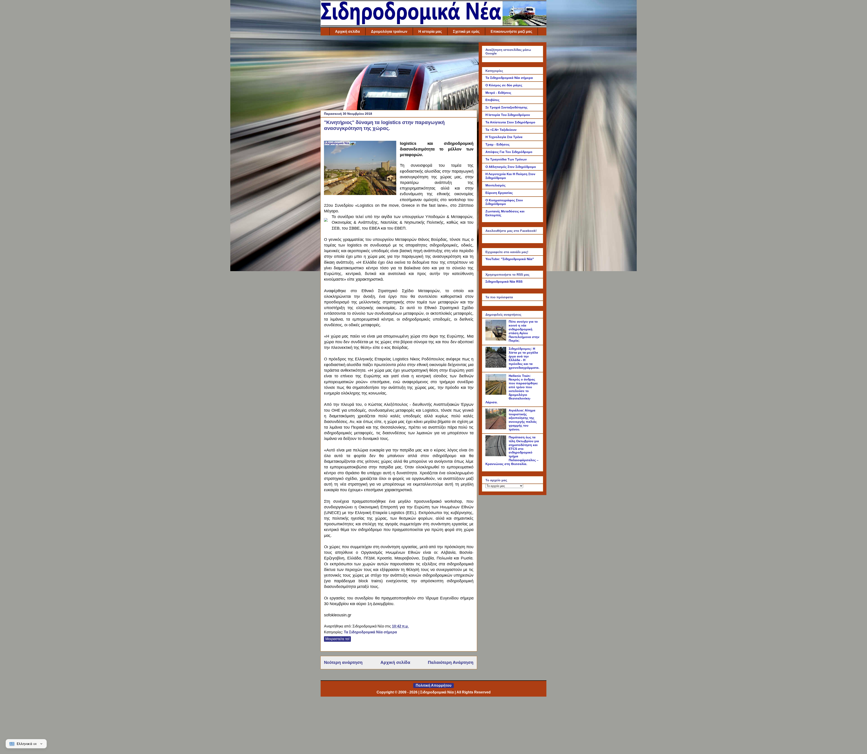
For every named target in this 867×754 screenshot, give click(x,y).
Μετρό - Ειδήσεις (498, 92)
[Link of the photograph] (360, 168)
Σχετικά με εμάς (466, 31)
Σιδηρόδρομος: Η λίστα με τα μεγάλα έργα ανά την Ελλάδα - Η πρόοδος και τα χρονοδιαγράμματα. (524, 358)
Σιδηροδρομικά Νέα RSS (503, 281)
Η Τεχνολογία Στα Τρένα (503, 137)
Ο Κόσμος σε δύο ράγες (503, 85)
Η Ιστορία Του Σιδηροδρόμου (507, 115)
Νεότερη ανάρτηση (343, 662)
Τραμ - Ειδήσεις (497, 144)
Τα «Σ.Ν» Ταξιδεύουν (501, 130)
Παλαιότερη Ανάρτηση (450, 662)
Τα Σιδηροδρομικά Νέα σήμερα (370, 632)
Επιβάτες (492, 100)
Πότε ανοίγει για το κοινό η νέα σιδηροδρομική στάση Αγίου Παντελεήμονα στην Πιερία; (524, 331)
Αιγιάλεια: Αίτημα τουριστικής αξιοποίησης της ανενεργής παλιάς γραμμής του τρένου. (523, 420)
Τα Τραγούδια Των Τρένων (506, 159)
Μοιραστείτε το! (337, 639)
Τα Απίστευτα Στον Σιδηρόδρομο (510, 122)
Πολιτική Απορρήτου (433, 685)
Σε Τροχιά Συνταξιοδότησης (506, 107)
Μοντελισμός (495, 185)
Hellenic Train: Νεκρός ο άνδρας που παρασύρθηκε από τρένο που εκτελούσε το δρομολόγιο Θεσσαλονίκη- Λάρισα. (511, 389)
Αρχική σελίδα (347, 31)
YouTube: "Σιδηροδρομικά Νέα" (509, 259)
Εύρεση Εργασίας (499, 193)
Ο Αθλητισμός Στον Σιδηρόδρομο (510, 167)
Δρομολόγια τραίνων (389, 31)
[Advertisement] (399, 74)
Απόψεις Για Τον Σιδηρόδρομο (508, 152)
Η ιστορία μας (430, 31)
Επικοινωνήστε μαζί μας (511, 31)
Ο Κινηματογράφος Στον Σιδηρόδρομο (504, 202)
